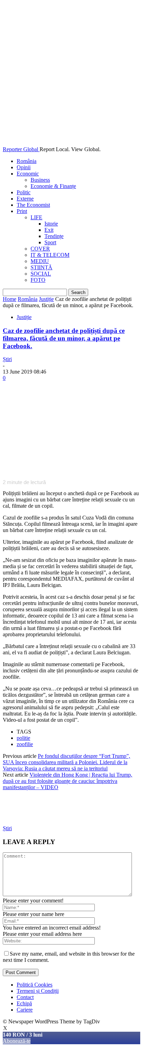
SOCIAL (41, 274)
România (26, 161)
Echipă (24, 1003)
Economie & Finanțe (53, 186)
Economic (28, 174)
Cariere (25, 1010)
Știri (7, 359)
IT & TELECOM (50, 255)
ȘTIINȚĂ (41, 267)
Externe (25, 199)
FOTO (38, 280)
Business (40, 180)
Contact (25, 997)
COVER (40, 249)
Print (22, 211)
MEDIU (40, 261)
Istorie (51, 224)
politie (23, 738)
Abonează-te (17, 1041)
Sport (50, 242)
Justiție (46, 299)
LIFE (36, 217)
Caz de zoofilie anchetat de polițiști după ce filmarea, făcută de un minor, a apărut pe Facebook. (64, 338)
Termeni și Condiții (38, 991)
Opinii (24, 167)
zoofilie (25, 744)
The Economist (33, 205)
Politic (24, 192)
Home (9, 299)
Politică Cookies (34, 985)
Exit (48, 230)
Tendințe (54, 236)
